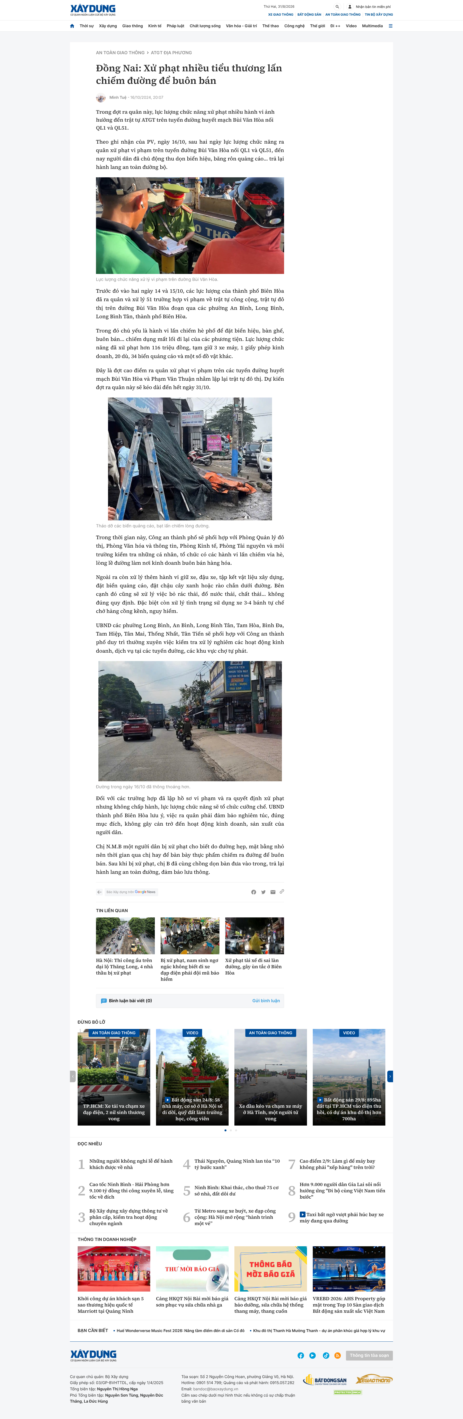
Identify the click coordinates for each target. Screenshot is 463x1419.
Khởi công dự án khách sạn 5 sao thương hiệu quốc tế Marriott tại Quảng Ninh (111, 1304)
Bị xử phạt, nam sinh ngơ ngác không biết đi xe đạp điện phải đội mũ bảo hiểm (190, 969)
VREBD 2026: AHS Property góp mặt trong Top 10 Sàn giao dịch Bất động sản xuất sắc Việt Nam (349, 1304)
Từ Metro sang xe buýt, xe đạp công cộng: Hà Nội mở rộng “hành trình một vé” (235, 1217)
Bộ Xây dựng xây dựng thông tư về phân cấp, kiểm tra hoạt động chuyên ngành (128, 1217)
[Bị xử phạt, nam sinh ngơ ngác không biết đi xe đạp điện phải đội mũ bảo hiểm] (190, 935)
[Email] (273, 892)
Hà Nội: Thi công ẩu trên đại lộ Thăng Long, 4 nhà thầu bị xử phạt (124, 966)
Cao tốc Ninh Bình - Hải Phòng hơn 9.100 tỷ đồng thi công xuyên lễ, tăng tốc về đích (131, 1190)
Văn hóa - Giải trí (241, 25)
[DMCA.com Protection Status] (347, 1392)
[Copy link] (282, 892)
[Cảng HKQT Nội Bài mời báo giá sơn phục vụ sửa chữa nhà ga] (192, 1269)
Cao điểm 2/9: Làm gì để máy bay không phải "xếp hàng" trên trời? (337, 1164)
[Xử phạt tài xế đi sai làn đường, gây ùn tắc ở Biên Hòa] (254, 935)
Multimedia (372, 25)
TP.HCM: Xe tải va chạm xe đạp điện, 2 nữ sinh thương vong (114, 1112)
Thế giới (317, 25)
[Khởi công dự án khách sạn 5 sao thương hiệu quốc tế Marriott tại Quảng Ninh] (114, 1269)
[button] (225, 1130)
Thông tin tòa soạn (369, 1355)
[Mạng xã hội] (326, 1355)
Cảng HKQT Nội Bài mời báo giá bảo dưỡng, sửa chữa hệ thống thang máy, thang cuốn (270, 1304)
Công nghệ (294, 25)
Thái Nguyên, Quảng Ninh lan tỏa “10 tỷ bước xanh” (237, 1164)
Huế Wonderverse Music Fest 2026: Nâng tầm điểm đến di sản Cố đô (181, 1330)
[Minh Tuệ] (101, 97)
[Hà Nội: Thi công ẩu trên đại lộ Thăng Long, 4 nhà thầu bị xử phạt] (125, 935)
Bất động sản (309, 15)
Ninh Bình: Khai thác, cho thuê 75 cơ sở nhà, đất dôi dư (237, 1190)
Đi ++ (335, 25)
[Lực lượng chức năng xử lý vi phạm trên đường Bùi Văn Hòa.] (190, 225)
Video (351, 25)
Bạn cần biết (93, 1330)
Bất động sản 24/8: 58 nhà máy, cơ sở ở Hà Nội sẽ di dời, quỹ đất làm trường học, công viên (192, 1109)
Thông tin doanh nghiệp (107, 1239)
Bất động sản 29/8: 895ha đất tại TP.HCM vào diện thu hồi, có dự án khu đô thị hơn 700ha (349, 1109)
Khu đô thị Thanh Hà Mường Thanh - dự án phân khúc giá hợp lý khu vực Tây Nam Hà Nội (335, 1330)
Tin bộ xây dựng (379, 15)
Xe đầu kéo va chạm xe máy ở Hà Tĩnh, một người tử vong (270, 1112)
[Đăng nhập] (350, 6)
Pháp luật (175, 25)
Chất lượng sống (205, 25)
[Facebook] (254, 892)
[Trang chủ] (72, 26)
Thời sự (87, 25)
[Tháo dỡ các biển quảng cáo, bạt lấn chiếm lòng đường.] (190, 459)
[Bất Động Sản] (325, 1380)
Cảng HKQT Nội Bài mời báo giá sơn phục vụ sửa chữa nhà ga (192, 1301)
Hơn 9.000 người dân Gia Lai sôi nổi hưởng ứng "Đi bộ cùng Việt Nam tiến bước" (342, 1190)
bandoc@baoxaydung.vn (215, 1388)
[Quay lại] (99, 892)
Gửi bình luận (266, 1000)
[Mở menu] (390, 25)
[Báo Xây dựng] (93, 10)
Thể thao (270, 25)
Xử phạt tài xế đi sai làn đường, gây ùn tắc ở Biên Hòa (253, 966)
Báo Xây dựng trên (120, 892)
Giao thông (132, 25)
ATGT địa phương (171, 52)
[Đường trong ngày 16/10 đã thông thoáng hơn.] (190, 721)
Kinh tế (155, 25)
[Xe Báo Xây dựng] (374, 1379)
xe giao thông (280, 15)
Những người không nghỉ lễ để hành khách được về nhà (131, 1164)
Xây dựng (108, 25)
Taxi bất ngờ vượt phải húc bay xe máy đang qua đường (342, 1217)
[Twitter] (263, 892)
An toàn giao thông (343, 15)
